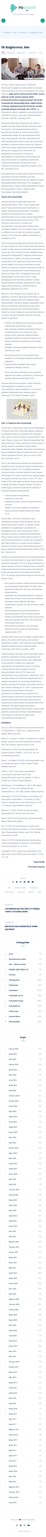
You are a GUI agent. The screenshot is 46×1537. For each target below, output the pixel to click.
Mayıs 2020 (13, 1315)
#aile (9, 888)
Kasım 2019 (13, 1346)
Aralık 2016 (13, 1466)
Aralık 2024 (13, 1085)
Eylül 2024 (12, 1091)
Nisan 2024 (13, 1106)
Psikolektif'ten (14, 1006)
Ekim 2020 (12, 1289)
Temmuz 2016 (14, 1492)
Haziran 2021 (13, 1252)
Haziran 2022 (13, 1195)
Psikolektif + (14, 990)
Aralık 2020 (13, 1278)
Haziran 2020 (13, 1310)
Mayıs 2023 (13, 1153)
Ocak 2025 (13, 1080)
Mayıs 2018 (13, 1409)
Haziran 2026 (13, 1049)
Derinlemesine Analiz (17, 959)
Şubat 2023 (13, 1164)
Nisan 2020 (13, 1320)
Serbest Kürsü (14, 1016)
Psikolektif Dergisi (16, 1001)
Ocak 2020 (13, 1336)
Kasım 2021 (13, 1226)
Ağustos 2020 (14, 1299)
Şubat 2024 (13, 1117)
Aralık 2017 (13, 1414)
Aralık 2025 (13, 1054)
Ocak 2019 (13, 1388)
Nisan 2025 (13, 1070)
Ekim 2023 (12, 1137)
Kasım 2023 (13, 1132)
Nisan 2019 (13, 1372)
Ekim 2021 (12, 1231)
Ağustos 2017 (14, 1430)
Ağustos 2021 (14, 1242)
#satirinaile (21, 892)
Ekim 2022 (12, 1179)
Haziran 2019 (13, 1367)
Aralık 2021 (13, 1221)
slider (39, 892)
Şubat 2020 (13, 1331)
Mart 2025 (12, 1075)
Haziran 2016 (13, 1497)
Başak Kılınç (11, 53)
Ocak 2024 (13, 1122)
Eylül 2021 (12, 1237)
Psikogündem (14, 980)
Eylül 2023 (12, 1143)
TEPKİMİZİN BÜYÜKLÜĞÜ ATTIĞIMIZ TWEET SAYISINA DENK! (22, 910)
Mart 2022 (12, 1211)
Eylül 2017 (12, 1424)
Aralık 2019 (13, 1341)
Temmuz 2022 (14, 1190)
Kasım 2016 (13, 1471)
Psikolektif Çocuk (16, 996)
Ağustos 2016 (14, 1487)
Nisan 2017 (13, 1445)
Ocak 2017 (13, 1461)
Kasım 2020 (13, 1284)
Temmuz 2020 (14, 1304)
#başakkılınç (34, 888)
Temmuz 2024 (14, 1096)
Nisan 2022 (13, 1205)
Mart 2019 (12, 1377)
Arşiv (11, 954)
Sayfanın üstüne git (24, 1531)
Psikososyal (13, 1011)
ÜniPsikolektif (14, 1022)
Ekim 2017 (12, 1419)
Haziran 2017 (13, 1435)
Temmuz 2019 (14, 1362)
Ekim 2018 (12, 1398)
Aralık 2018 (13, 1393)
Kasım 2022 (13, 1174)
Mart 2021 (12, 1268)
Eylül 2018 (12, 1404)
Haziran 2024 (13, 1101)
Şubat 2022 (13, 1216)
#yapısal (31, 892)
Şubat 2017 (13, 1456)
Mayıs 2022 (13, 1200)
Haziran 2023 (13, 1148)
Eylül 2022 (12, 1184)
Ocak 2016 (13, 1503)
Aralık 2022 (13, 1169)
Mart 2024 (12, 1111)
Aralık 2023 (13, 1127)
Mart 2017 (12, 1450)
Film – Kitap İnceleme (17, 964)
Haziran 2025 (13, 1064)
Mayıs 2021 (13, 1257)
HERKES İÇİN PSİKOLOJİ (18, 970)
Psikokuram (21, 53)
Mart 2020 (12, 1325)
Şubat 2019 (13, 1383)
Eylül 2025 (12, 1059)
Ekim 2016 (12, 1477)
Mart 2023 (12, 1158)
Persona (12, 975)
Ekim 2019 (12, 1351)
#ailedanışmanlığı (20, 888)
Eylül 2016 (12, 1482)
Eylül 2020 (12, 1294)
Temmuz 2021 (14, 1247)
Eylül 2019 (12, 1357)
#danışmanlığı (9, 892)
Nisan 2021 (13, 1263)
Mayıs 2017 (13, 1440)
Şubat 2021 (13, 1273)
